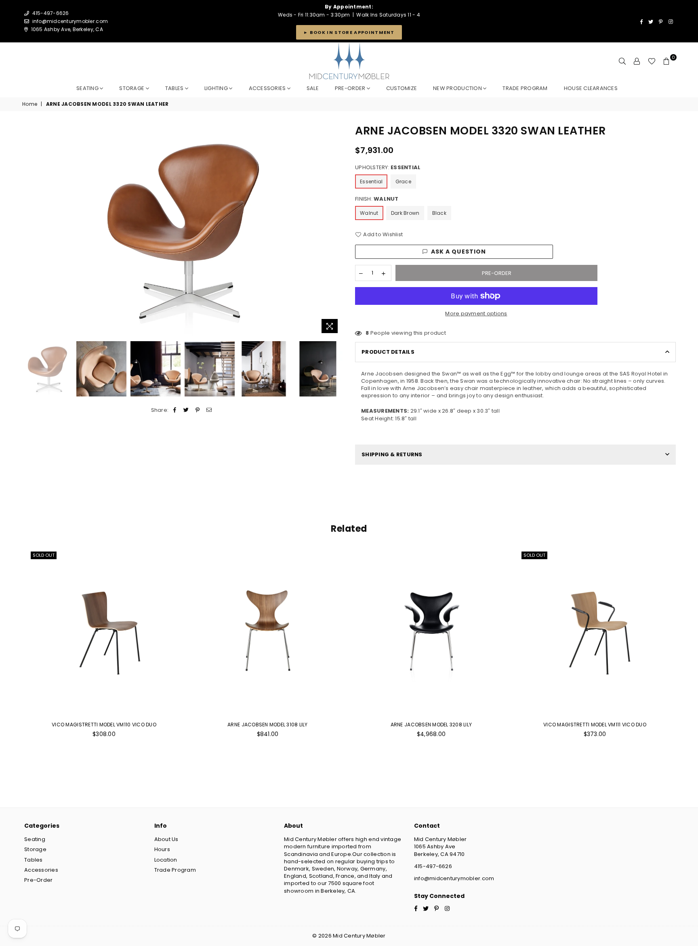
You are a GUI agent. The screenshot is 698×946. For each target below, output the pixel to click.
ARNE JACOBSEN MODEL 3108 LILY (267, 724)
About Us (166, 839)
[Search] (622, 61)
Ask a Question (458, 252)
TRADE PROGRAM (524, 88)
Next (336, 230)
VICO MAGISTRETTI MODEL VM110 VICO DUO (104, 724)
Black (439, 213)
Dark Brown (405, 213)
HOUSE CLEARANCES (591, 88)
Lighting (216, 88)
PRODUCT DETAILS (388, 352)
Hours (162, 849)
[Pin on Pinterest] (198, 410)
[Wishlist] (651, 61)
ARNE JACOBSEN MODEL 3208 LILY (431, 724)
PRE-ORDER (351, 88)
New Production (458, 88)
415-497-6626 (433, 866)
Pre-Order (38, 880)
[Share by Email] (209, 410)
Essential (371, 181)
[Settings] (637, 61)
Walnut (369, 213)
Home (29, 104)
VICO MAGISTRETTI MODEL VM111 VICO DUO (594, 724)
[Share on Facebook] (175, 410)
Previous (29, 230)
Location (165, 860)
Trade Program (175, 870)
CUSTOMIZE (401, 88)
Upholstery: (387, 167)
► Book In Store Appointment (349, 32)
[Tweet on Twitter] (186, 410)
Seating (88, 88)
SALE (313, 88)
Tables (175, 88)
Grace (403, 181)
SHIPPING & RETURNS (392, 454)
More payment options (476, 313)
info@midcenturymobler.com (70, 21)
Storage (132, 88)
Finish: (377, 199)
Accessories (268, 88)
